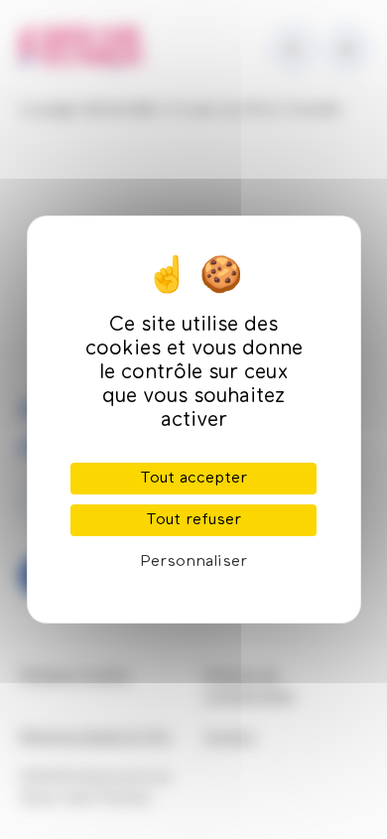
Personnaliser (193, 562)
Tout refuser (193, 520)
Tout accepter (193, 479)
